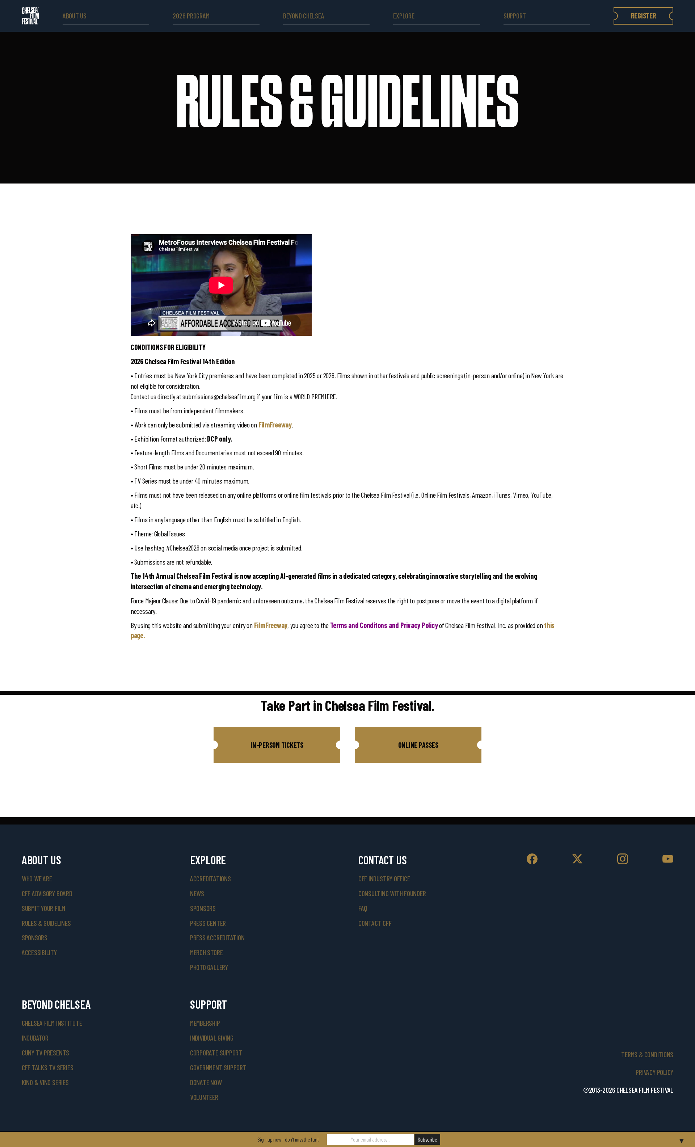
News (197, 893)
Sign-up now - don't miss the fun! (288, 1139)
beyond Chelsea (303, 16)
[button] (277, 745)
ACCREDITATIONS (210, 878)
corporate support (216, 1052)
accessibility (39, 952)
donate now (206, 1082)
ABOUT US (75, 16)
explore (403, 16)
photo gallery (209, 967)
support (515, 16)
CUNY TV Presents (45, 1052)
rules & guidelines (46, 923)
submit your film (43, 908)
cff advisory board (47, 893)
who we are (37, 878)
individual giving (211, 1037)
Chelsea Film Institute (52, 1023)
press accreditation (217, 937)
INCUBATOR (35, 1037)
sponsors (34, 937)
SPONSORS (203, 908)
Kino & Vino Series (45, 1082)
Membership (205, 1023)
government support (218, 1067)
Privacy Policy (654, 1072)
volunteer (204, 1097)
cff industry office (384, 878)
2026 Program (191, 16)
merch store (206, 952)
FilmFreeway (275, 424)
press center (208, 923)
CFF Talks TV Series (47, 1067)
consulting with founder (392, 893)
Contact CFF (374, 923)
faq (362, 908)
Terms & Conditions (647, 1054)
